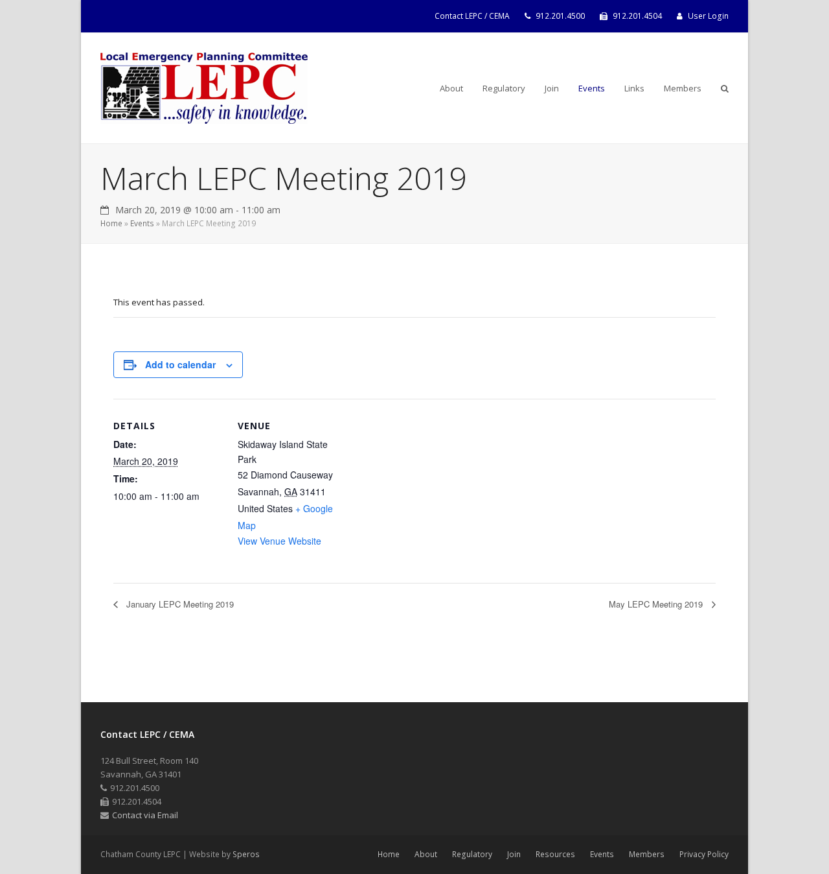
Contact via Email (145, 815)
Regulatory (472, 854)
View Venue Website (279, 540)
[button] (724, 88)
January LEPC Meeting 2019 (179, 604)
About (425, 854)
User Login (708, 15)
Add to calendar (180, 364)
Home (111, 223)
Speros (246, 854)
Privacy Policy (704, 854)
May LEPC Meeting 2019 (657, 604)
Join (514, 854)
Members (646, 854)
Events (142, 223)
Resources (555, 854)
